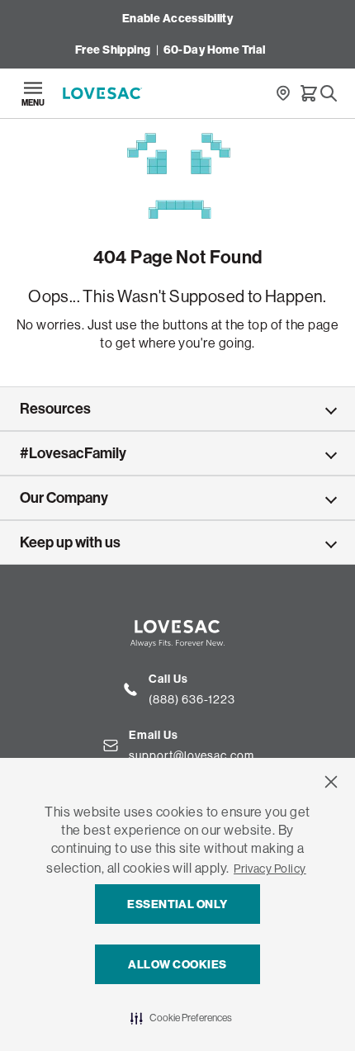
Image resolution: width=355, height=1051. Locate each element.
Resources (55, 409)
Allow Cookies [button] (177, 965)
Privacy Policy (270, 868)
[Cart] (309, 93)
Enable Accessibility (177, 19)
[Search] (328, 93)
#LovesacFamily (73, 453)
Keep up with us (70, 542)
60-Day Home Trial (214, 50)
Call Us (168, 679)
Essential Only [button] (177, 904)
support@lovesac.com (191, 755)
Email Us (153, 735)
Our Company (64, 498)
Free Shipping (112, 50)
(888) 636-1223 (192, 699)
